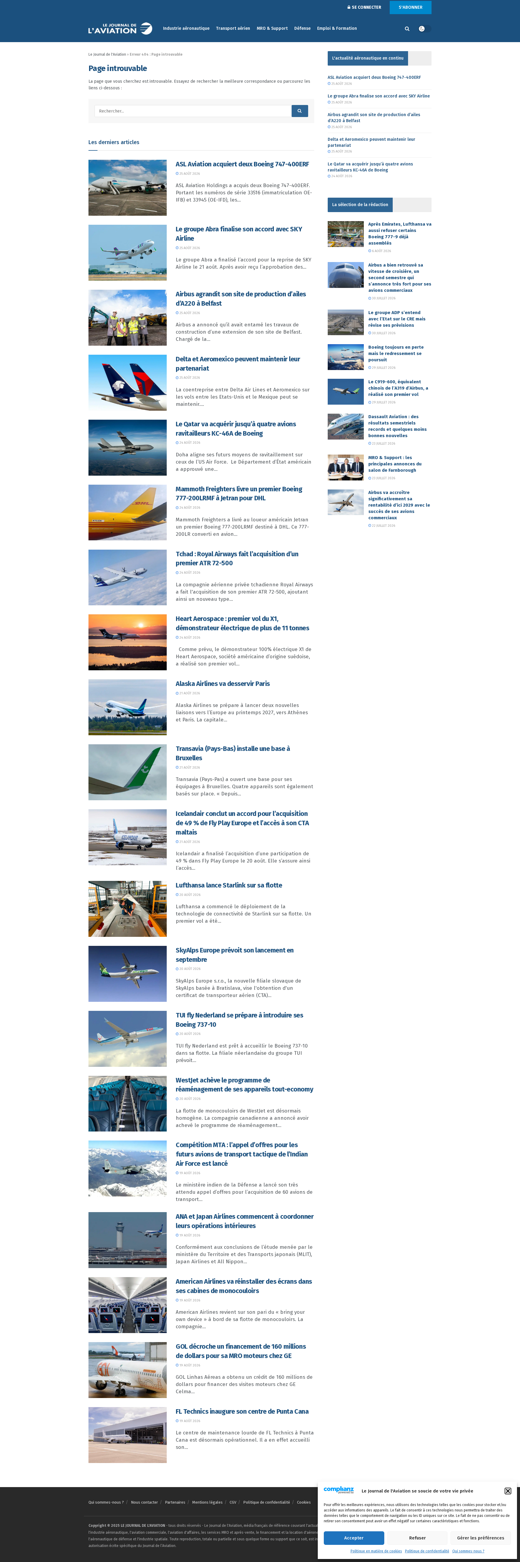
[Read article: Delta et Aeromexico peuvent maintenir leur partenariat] (127, 383)
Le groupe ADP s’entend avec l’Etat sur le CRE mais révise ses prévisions (397, 319)
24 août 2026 (189, 443)
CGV (233, 1502)
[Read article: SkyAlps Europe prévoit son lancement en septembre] (127, 974)
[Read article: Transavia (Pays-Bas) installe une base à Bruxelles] (127, 772)
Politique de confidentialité (427, 1551)
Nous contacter (144, 1502)
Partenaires (175, 1502)
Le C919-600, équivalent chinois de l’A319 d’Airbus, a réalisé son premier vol (398, 388)
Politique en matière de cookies (376, 1551)
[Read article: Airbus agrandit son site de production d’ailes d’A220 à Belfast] (127, 318)
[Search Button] (407, 28)
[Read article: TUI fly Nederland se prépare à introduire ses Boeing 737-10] (127, 1039)
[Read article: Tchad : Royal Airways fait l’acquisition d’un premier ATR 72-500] (127, 578)
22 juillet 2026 (383, 526)
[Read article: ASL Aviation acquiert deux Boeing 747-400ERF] (127, 188)
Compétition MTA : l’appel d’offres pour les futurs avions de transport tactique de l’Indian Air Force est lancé (242, 1154)
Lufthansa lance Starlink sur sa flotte (229, 885)
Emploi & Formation (337, 28)
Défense (302, 28)
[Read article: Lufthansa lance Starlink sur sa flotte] (127, 909)
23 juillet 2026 (383, 444)
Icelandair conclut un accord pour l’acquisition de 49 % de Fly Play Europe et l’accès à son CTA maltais (242, 823)
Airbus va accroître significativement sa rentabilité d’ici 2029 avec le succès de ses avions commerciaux (399, 505)
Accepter (354, 1538)
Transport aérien (233, 28)
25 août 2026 (189, 174)
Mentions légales (207, 1502)
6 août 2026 (381, 251)
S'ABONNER (410, 7)
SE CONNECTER (366, 7)
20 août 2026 (189, 895)
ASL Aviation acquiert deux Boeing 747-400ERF (242, 164)
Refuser (417, 1538)
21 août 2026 (189, 693)
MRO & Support (272, 28)
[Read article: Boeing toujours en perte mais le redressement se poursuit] (346, 357)
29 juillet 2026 (383, 368)
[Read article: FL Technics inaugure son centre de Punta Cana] (127, 1435)
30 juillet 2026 (383, 298)
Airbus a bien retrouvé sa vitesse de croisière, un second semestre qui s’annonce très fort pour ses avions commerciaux (399, 277)
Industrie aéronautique (186, 28)
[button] (508, 1491)
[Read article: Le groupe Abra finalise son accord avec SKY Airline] (127, 253)
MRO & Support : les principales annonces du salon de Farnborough (395, 464)
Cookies (304, 1502)
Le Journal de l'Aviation (107, 54)
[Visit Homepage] (121, 29)
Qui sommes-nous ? (468, 1551)
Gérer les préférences (480, 1538)
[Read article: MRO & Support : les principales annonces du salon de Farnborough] (346, 467)
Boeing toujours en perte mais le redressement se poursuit (396, 353)
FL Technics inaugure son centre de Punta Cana (242, 1411)
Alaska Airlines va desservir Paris (223, 684)
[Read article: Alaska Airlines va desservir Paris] (127, 707)
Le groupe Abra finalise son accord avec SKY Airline (379, 96)
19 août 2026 (189, 1173)
